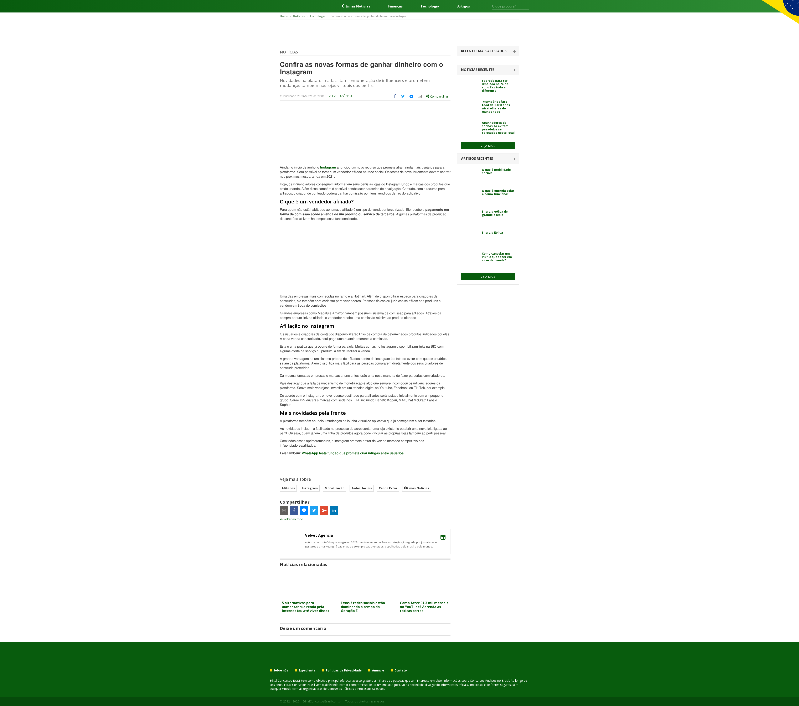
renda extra (388, 488)
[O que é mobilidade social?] (470, 174)
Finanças (395, 6)
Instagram (328, 167)
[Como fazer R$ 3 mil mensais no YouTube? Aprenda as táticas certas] (424, 596)
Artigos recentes (477, 158)
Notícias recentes (477, 69)
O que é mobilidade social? (496, 171)
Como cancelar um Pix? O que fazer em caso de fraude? (497, 256)
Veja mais (488, 146)
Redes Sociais (361, 488)
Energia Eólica (492, 232)
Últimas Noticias (356, 6)
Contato (401, 670)
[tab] (488, 51)
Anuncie (378, 670)
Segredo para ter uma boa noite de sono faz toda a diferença (495, 86)
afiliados (288, 488)
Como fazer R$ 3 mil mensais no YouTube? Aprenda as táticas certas (424, 607)
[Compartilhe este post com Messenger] (411, 96)
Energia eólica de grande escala (495, 213)
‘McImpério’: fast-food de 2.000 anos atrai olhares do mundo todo (496, 107)
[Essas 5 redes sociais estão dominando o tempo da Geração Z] (365, 596)
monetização (334, 488)
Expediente (307, 670)
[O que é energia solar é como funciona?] (470, 195)
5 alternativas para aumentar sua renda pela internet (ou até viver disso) (305, 607)
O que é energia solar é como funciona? (498, 192)
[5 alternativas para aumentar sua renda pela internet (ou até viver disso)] (306, 596)
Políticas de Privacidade (344, 670)
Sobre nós (280, 670)
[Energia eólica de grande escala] (470, 216)
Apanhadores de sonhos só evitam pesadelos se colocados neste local (498, 128)
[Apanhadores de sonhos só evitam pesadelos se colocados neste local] (470, 127)
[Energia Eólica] (470, 237)
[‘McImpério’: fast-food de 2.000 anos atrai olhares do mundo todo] (470, 106)
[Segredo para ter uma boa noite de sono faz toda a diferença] (470, 85)
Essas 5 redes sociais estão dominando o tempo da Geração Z (363, 607)
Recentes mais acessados (483, 51)
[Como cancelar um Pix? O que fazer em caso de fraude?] (470, 258)
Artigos (463, 6)
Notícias (289, 52)
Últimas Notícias (416, 488)
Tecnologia (430, 6)
